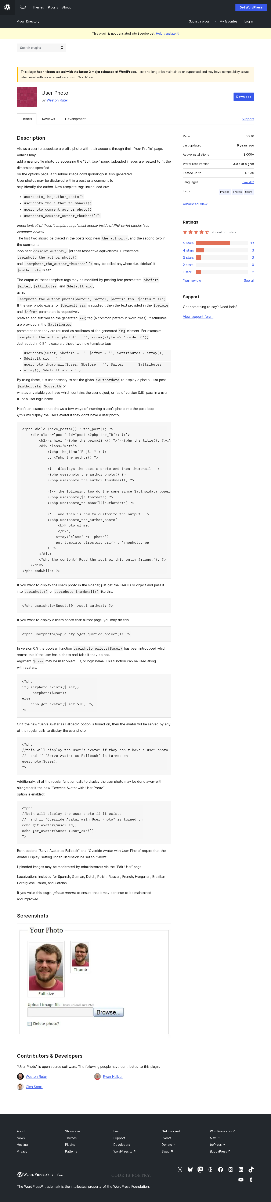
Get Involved (171, 1131)
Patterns (71, 1151)
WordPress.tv (124, 1151)
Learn (117, 1131)
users (248, 191)
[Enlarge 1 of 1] (165, 929)
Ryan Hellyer (113, 1076)
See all (249, 280)
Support (248, 119)
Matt (215, 1138)
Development (75, 119)
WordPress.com (223, 1131)
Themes (71, 1138)
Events (166, 1138)
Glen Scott (34, 1087)
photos (237, 191)
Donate (169, 1144)
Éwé (60, 1175)
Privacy (22, 1151)
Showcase (72, 1131)
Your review (192, 280)
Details (26, 119)
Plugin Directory (28, 21)
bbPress (217, 1144)
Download (243, 97)
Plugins (70, 1144)
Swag (167, 1151)
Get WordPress (251, 7)
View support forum (198, 316)
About (21, 1131)
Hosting (22, 1144)
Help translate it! (167, 33)
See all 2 (248, 182)
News (21, 1138)
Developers (121, 1144)
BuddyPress (220, 1151)
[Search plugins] (62, 48)
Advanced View (195, 204)
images (225, 191)
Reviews (48, 119)
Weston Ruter (57, 100)
